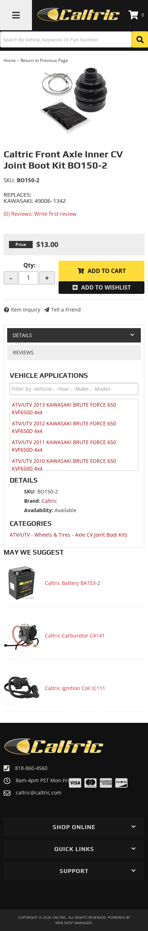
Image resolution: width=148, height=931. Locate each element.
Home (10, 60)
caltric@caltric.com (38, 792)
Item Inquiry (25, 309)
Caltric (49, 500)
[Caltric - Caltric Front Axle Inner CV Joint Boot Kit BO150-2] (74, 100)
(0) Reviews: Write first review (40, 213)
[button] (74, 39)
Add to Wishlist (106, 287)
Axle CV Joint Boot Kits (101, 534)
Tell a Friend (66, 309)
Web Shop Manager (73, 922)
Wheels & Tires (52, 534)
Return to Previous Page (44, 60)
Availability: (38, 510)
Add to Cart (107, 271)
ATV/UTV (20, 534)
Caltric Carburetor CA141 (75, 635)
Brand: (32, 500)
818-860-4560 (31, 768)
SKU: (9, 180)
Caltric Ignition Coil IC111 (75, 688)
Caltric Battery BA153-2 (72, 582)
